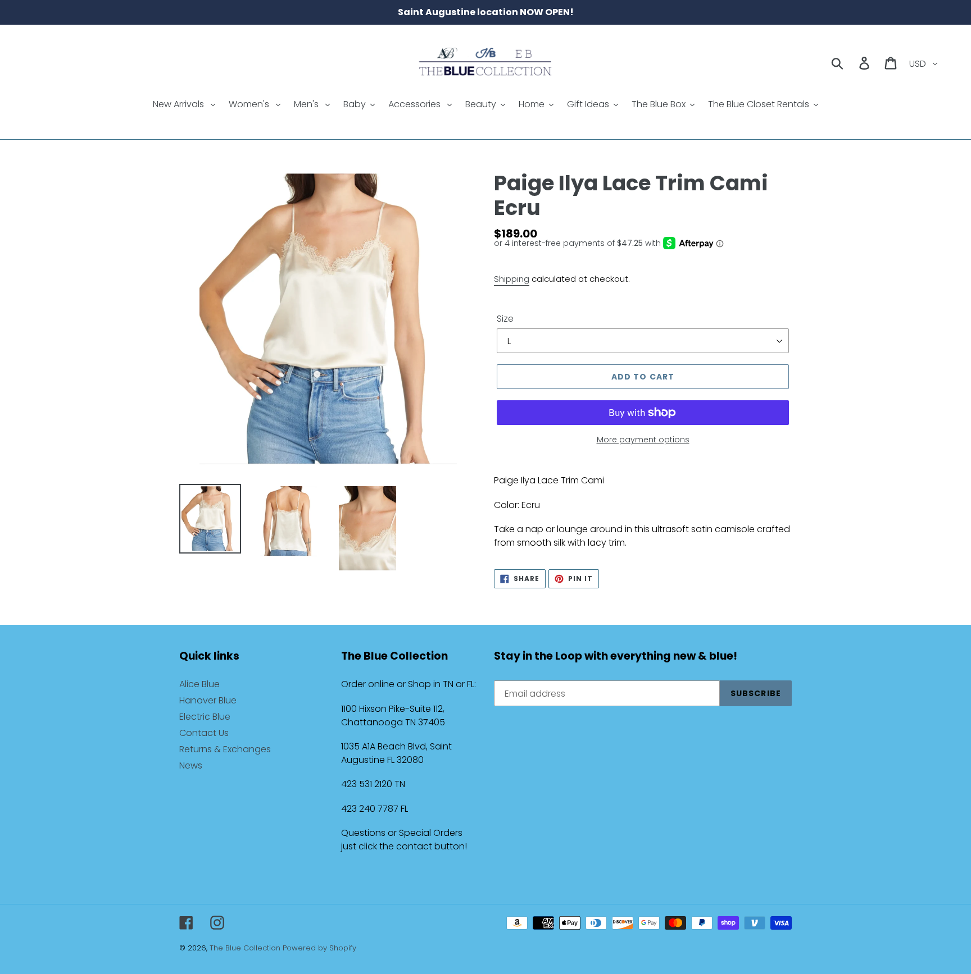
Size (505, 318)
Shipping (511, 279)
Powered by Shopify (319, 948)
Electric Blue (204, 716)
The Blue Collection (246, 948)
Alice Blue (199, 684)
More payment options (643, 439)
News (190, 765)
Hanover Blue (208, 700)
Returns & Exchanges (225, 749)
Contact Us (204, 732)
